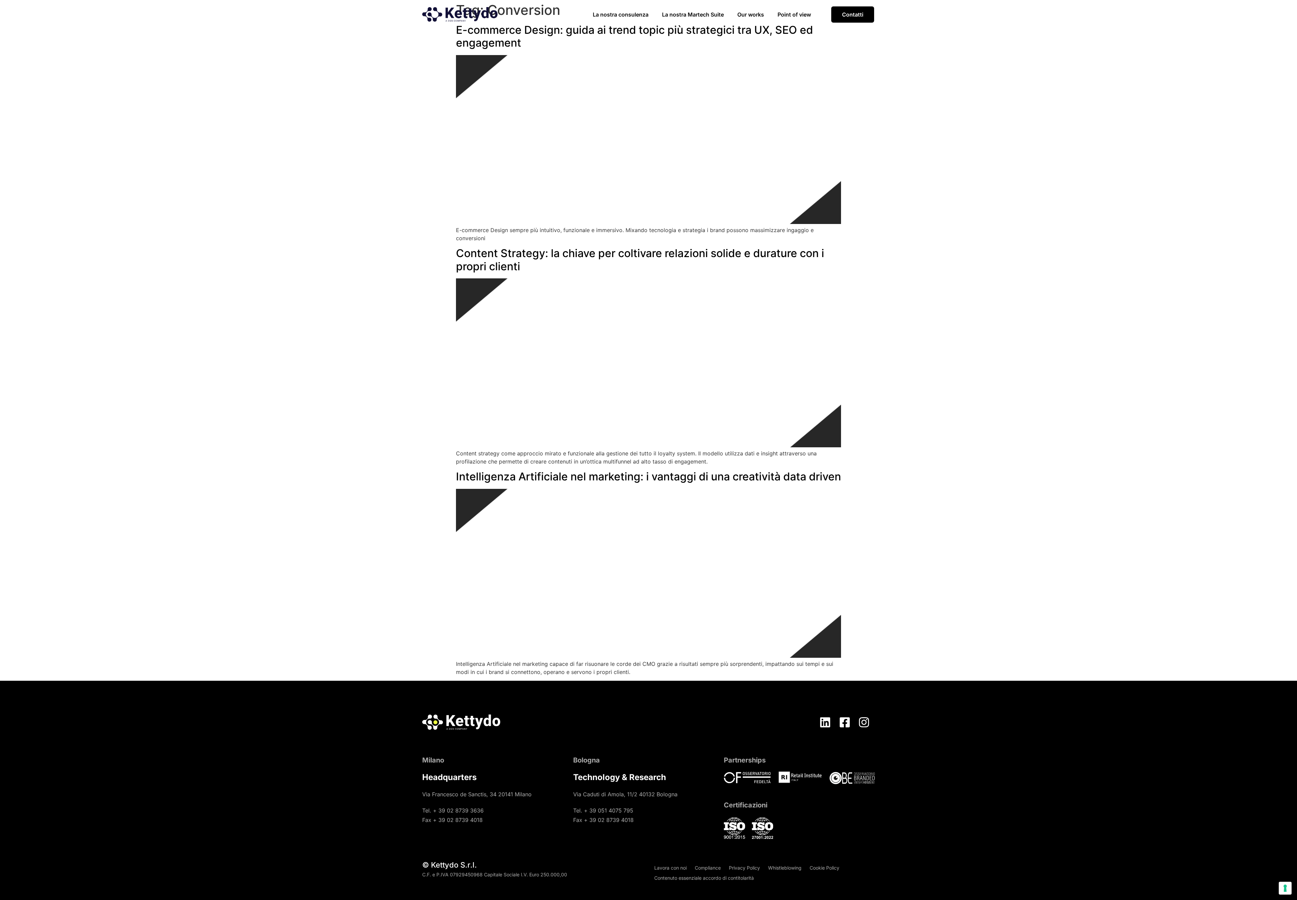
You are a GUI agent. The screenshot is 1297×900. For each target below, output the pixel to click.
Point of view (794, 14)
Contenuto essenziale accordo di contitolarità (704, 878)
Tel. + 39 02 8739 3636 (453, 810)
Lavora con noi (670, 868)
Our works (750, 14)
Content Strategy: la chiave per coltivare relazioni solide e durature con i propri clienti (640, 260)
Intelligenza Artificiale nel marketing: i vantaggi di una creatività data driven (648, 476)
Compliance (708, 868)
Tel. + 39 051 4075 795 (603, 810)
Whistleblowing (785, 868)
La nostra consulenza (620, 14)
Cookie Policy (824, 868)
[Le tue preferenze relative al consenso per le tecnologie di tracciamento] (1285, 888)
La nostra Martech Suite (693, 14)
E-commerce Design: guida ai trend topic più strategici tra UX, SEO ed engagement (634, 36)
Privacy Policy (744, 868)
